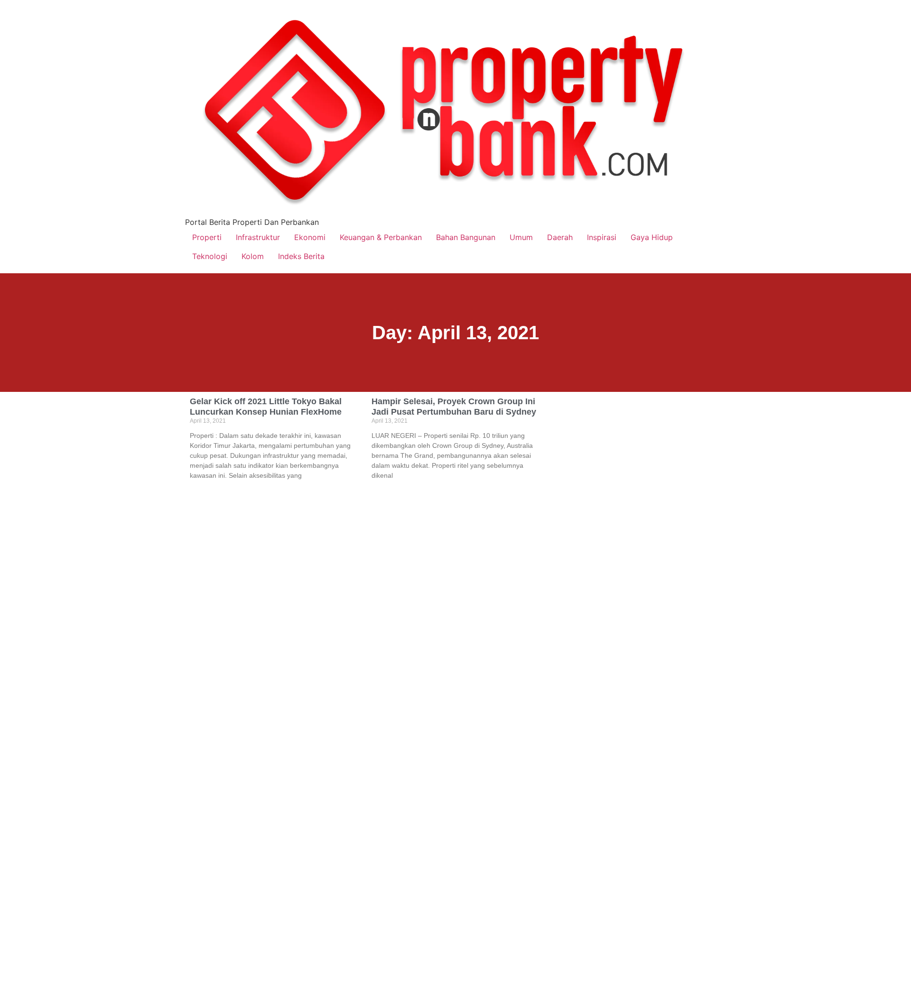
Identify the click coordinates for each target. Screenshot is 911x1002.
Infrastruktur (258, 237)
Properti (207, 237)
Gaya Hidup (652, 237)
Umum (521, 237)
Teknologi (209, 256)
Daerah (560, 237)
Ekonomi (309, 237)
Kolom (253, 256)
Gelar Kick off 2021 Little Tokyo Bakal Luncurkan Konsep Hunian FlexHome (266, 407)
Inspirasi (601, 237)
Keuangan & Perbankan (381, 237)
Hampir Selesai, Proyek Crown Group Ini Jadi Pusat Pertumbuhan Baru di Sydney (454, 407)
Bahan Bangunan (465, 237)
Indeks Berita (301, 256)
